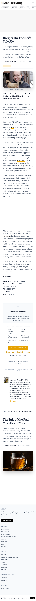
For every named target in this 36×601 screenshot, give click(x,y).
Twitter (3, 562)
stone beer (21, 160)
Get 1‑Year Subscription (18, 348)
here (12, 127)
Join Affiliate (4, 580)
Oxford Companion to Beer (8, 537)
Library (3, 544)
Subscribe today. (13, 98)
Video (21, 8)
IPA (28, 8)
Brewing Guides (5, 534)
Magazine (4, 541)
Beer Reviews (5, 532)
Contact (3, 555)
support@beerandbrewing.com (9, 557)
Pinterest (3, 569)
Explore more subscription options (18, 352)
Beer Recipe (6, 8)
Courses (3, 539)
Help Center (4, 560)
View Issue (13, 401)
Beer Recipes (5, 529)
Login (24, 355)
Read (32, 598)
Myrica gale (7, 236)
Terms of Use (5, 591)
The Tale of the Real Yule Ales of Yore (13, 599)
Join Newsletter (7, 520)
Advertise (4, 578)
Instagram (4, 564)
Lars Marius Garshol (10, 61)
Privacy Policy (5, 588)
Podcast (14, 8)
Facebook (4, 567)
